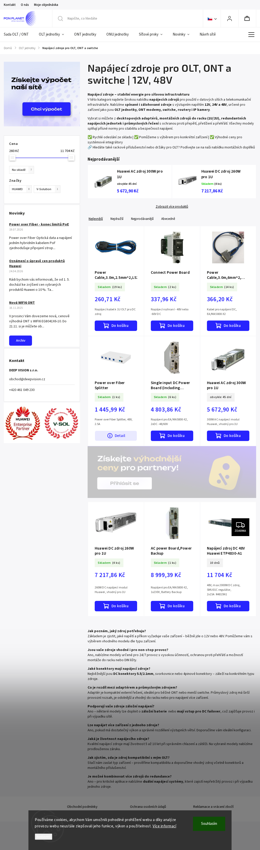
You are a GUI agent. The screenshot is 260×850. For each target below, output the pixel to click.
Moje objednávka (46, 5)
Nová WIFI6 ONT (22, 302)
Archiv (20, 340)
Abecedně (168, 218)
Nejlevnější (96, 218)
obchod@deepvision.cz (27, 379)
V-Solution (47, 189)
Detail (120, 435)
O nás (25, 5)
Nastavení (43, 836)
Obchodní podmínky (82, 806)
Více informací (164, 826)
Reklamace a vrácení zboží (213, 806)
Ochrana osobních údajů (148, 806)
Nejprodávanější (142, 218)
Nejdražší (116, 218)
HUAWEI (20, 189)
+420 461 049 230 (22, 389)
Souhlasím (209, 823)
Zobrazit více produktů (172, 206)
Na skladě (22, 170)
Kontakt (10, 5)
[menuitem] (19, 34)
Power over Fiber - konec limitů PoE (39, 224)
